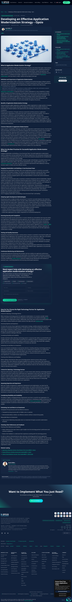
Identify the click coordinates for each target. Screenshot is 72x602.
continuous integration (6, 163)
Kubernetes (44, 561)
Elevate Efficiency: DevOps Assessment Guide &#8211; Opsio (16, 452)
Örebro (36, 546)
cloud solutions (37, 401)
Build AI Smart (34, 574)
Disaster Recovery (4, 574)
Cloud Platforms (45, 2)
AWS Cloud (44, 554)
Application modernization (7, 91)
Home (2, 11)
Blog (6, 11)
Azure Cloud (44, 557)
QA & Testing (54, 566)
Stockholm (18, 546)
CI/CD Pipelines (14, 568)
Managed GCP (3, 563)
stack (47, 318)
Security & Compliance (28, 2)
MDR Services (23, 563)
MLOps (33, 559)
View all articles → (11, 471)
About (51, 2)
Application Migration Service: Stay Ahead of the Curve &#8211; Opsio (19, 450)
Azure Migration (14, 560)
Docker (43, 563)
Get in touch (66, 533)
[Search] (55, 2)
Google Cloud (44, 559)
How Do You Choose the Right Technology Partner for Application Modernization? (63, 41)
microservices (11, 143)
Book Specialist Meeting (62, 591)
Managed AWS (3, 558)
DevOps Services (14, 564)
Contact (63, 572)
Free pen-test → (10, 543)
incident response (16, 258)
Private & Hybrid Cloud (5, 565)
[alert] (62, 588)
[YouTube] (8, 533)
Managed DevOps (14, 566)
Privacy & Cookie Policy (28, 600)
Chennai (52, 546)
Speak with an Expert (62, 595)
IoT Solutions (34, 567)
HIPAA (49, 224)
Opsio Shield (23, 585)
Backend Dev (54, 560)
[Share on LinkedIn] (56, 72)
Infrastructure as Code (15, 573)
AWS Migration (14, 557)
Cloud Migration (14, 555)
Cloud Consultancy (4, 571)
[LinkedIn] (11, 28)
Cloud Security (24, 555)
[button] (69, 599)
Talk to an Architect (35, 500)
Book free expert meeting (10, 300)
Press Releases (65, 561)
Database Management (56, 562)
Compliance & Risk (24, 572)
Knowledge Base (65, 563)
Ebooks (63, 567)
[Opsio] (5, 2)
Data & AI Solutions (35, 554)
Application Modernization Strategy (61, 64)
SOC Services (23, 561)
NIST (22, 578)
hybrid (31, 401)
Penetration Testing (25, 566)
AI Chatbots (34, 563)
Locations (64, 570)
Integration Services (56, 564)
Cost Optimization (4, 569)
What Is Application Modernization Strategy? (63, 34)
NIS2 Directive (24, 576)
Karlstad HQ (31, 541)
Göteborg (25, 546)
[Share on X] (59, 72)
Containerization (14, 570)
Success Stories (65, 559)
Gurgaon (58, 546)
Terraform (44, 565)
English (58, 2)
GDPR (45, 224)
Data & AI (20, 2)
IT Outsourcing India (22, 541)
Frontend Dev (54, 557)
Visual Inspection (35, 561)
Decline (63, 599)
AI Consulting (34, 557)
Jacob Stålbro (8, 28)
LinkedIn (16, 471)
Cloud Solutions (13, 2)
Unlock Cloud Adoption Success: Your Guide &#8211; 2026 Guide (17, 454)
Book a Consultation (62, 80)
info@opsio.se (11, 527)
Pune (64, 546)
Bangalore (45, 546)
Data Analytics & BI (55, 568)
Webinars (64, 565)
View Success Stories (62, 593)
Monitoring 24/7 (4, 567)
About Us (64, 554)
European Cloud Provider (10, 541)
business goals (39, 321)
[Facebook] (5, 533)
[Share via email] (61, 72)
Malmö (31, 546)
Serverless (44, 567)
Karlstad (11, 546)
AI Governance (34, 565)
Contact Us (66, 2)
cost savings (41, 138)
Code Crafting (37, 2)
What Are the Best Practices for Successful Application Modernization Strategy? (62, 37)
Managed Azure (4, 561)
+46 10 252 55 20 (4, 527)
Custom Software (55, 555)
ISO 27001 (23, 583)
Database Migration (15, 562)
